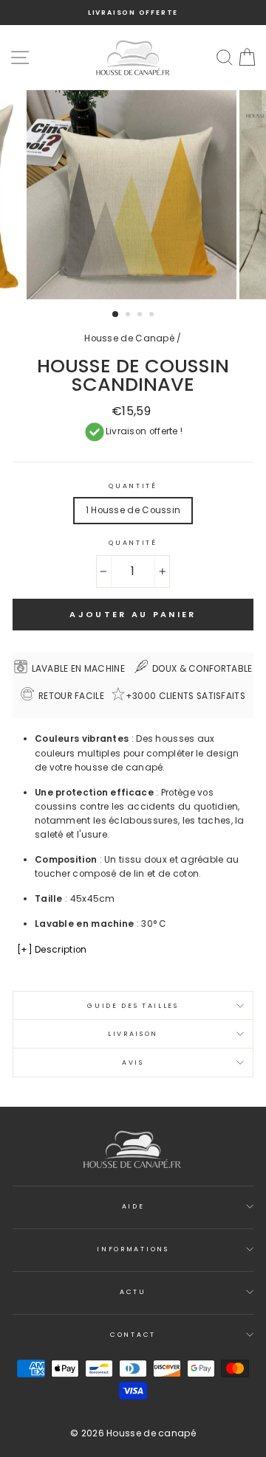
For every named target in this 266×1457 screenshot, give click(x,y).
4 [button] (153, 315)
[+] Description (51, 950)
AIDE (133, 1206)
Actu (133, 1291)
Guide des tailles (133, 1005)
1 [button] (116, 315)
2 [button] (129, 315)
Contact (133, 1334)
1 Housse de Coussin (133, 510)
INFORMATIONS (132, 1249)
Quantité (133, 485)
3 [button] (141, 315)
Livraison (133, 1033)
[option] (133, 12)
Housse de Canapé (129, 338)
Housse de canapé (151, 1433)
